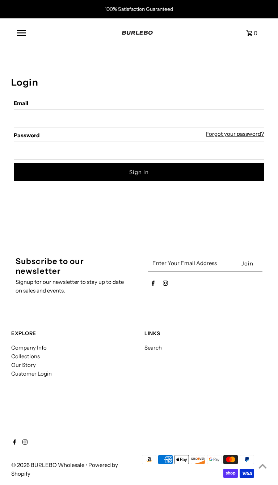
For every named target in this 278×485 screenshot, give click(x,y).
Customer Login (31, 373)
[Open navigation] (65, 33)
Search (153, 347)
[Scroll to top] (262, 466)
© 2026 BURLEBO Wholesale (48, 465)
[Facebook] (153, 284)
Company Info (29, 347)
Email (21, 103)
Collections (25, 356)
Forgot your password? (235, 134)
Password (26, 135)
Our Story (23, 364)
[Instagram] (165, 284)
